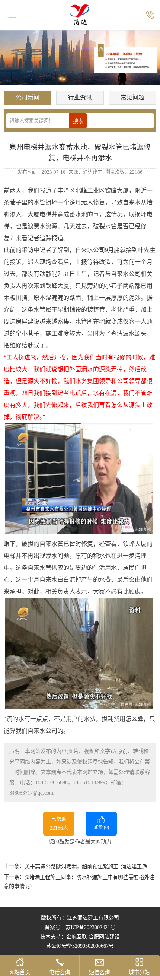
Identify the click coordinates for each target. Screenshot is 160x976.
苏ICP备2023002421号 (90, 927)
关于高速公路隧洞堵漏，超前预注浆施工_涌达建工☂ (86, 867)
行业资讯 (80, 97)
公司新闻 (27, 97)
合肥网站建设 (104, 937)
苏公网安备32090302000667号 (80, 946)
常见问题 (132, 97)
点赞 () (101, 827)
